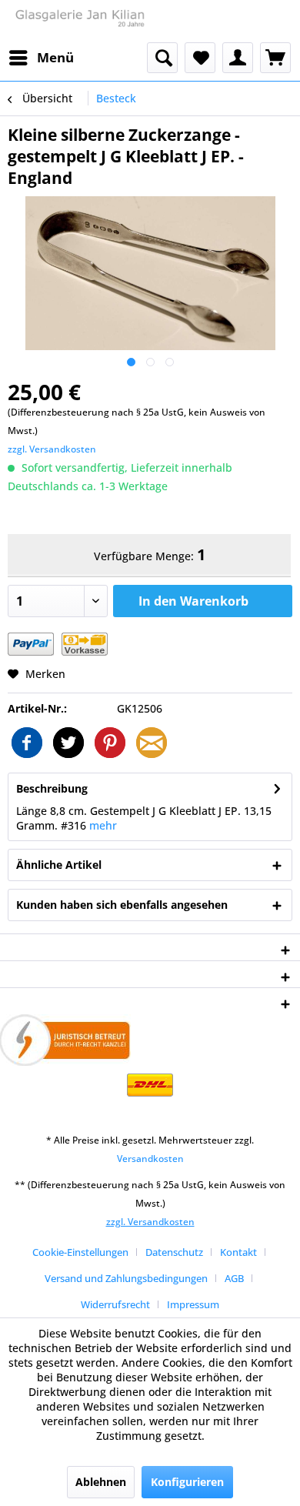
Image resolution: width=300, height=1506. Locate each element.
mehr (103, 825)
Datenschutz (174, 1252)
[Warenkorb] (275, 57)
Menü (55, 57)
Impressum (193, 1304)
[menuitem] (41, 57)
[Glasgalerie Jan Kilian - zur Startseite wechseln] (79, 21)
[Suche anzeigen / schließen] (162, 57)
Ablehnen (100, 1481)
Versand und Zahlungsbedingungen (126, 1278)
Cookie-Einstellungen (80, 1252)
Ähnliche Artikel (59, 864)
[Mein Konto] (237, 57)
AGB (234, 1278)
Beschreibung (52, 788)
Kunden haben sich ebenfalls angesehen (122, 904)
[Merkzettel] (200, 57)
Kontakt (238, 1252)
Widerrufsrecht (115, 1304)
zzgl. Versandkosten (52, 449)
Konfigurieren (187, 1481)
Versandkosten (150, 1158)
